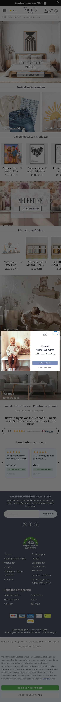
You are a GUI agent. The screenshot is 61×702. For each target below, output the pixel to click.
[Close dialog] (56, 333)
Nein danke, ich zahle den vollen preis (45, 367)
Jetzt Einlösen (45, 363)
